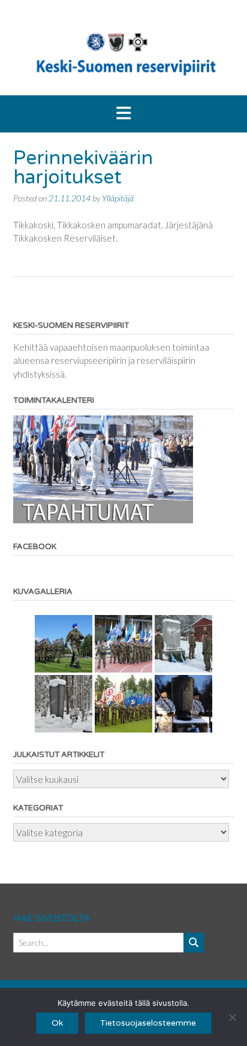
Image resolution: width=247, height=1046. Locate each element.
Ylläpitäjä (118, 198)
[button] (123, 113)
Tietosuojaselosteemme (148, 1023)
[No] (232, 1017)
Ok (57, 1023)
